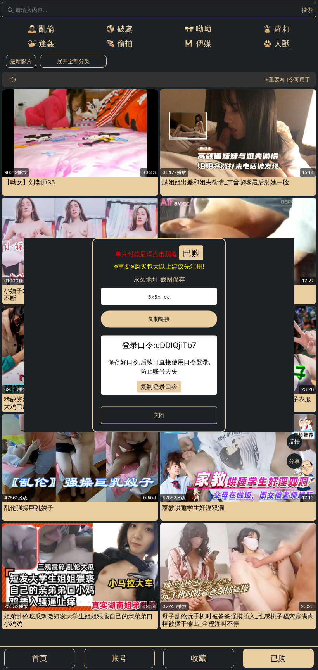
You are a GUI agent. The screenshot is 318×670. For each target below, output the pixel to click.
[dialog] (159, 335)
